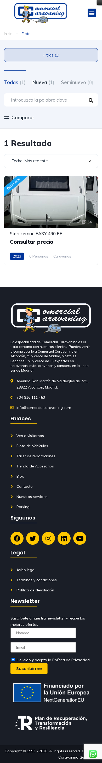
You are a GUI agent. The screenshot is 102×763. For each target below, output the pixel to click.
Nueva (43, 82)
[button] (92, 13)
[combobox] (51, 161)
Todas (15, 82)
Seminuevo (77, 82)
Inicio (8, 33)
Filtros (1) (51, 55)
